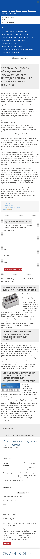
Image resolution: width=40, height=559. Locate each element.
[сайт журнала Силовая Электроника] (20, 428)
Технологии (29, 49)
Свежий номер (9, 17)
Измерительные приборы (11, 43)
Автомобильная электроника (12, 46)
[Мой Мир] (10, 209)
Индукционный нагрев (26, 37)
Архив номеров (9, 22)
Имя (6, 249)
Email (6, 256)
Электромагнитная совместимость (14, 40)
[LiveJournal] (12, 209)
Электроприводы (8, 34)
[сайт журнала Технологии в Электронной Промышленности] (32, 428)
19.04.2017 (7, 203)
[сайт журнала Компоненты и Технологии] (7, 431)
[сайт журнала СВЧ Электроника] (33, 431)
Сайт (5, 262)
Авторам (4, 11)
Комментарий (9, 231)
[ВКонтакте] (4, 209)
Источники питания (21, 34)
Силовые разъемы (8, 28)
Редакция (12, 11)
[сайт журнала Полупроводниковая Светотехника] (20, 431)
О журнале (32, 11)
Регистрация (11, 13)
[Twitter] (6, 209)
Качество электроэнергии (11, 49)
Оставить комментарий (12, 207)
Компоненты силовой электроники (14, 31)
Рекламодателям (21, 11)
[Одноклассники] (8, 209)
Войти (4, 13)
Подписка (7, 20)
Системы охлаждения (9, 37)
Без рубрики (8, 205)
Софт (22, 49)
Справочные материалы (10, 52)
